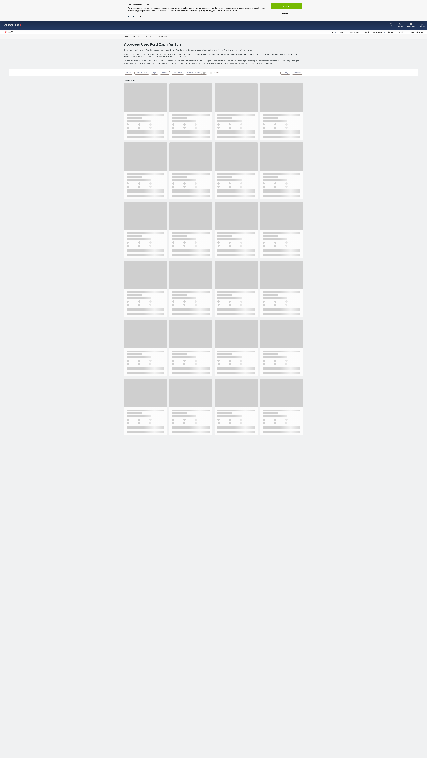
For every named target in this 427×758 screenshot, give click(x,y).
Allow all (286, 6)
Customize (285, 13)
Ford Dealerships (417, 32)
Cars (331, 32)
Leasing (401, 32)
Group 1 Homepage (13, 32)
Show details (133, 17)
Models (341, 32)
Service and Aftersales (373, 32)
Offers (390, 32)
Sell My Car (354, 32)
